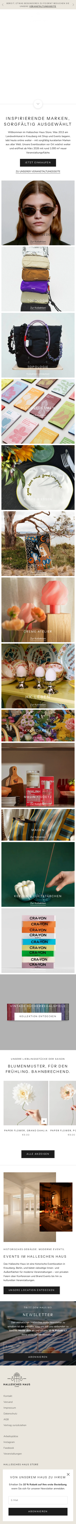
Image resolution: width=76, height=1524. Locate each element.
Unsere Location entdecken (32, 1290)
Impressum (10, 1407)
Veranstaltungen (13, 1453)
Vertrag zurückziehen (15, 1425)
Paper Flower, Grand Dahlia (26, 1130)
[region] (38, 56)
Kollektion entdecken (38, 374)
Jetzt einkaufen (38, 67)
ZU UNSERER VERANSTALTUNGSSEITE (38, 171)
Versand (8, 1402)
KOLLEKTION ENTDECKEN (38, 1016)
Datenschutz (10, 1413)
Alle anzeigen (38, 1154)
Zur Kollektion (38, 241)
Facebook (9, 1448)
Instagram (9, 1442)
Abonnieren (38, 1511)
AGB (6, 1419)
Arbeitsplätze (11, 1436)
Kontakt (8, 1396)
